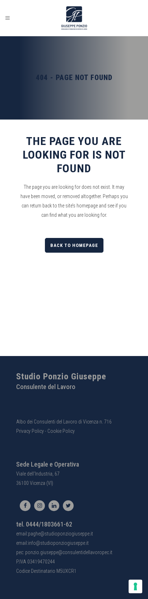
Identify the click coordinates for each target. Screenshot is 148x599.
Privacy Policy (30, 431)
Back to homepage (74, 245)
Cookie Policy (61, 431)
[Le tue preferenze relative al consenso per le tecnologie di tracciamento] (135, 586)
